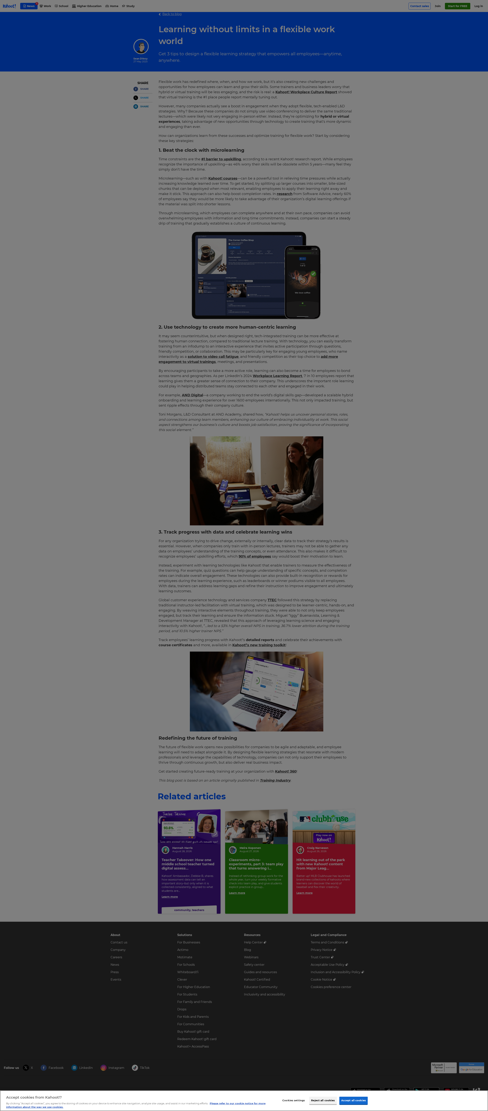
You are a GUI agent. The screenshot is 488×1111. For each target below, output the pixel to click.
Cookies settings (293, 1100)
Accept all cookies (353, 1100)
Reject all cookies (323, 1100)
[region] (244, 1100)
